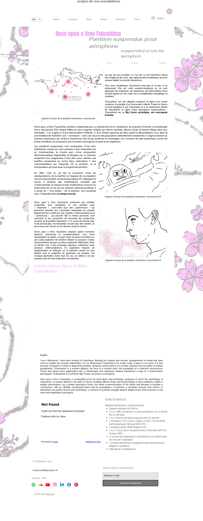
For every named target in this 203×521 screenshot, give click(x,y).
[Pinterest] (76, 484)
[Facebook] (69, 484)
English (135, 62)
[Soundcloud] (40, 484)
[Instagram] (54, 484)
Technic (162, 62)
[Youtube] (47, 484)
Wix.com (50, 494)
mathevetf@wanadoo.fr (45, 470)
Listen (110, 62)
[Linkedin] (61, 484)
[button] (169, 11)
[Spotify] (33, 484)
